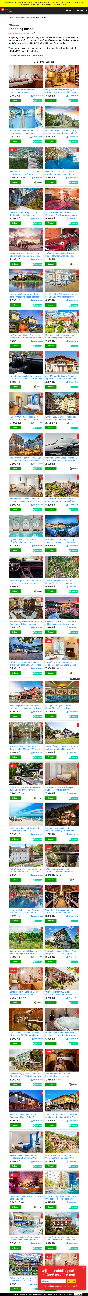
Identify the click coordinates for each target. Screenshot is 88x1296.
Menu (71, 10)
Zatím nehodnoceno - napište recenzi (21, 33)
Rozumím (78, 1294)
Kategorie (83, 10)
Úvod (11, 17)
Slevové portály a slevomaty (24, 17)
